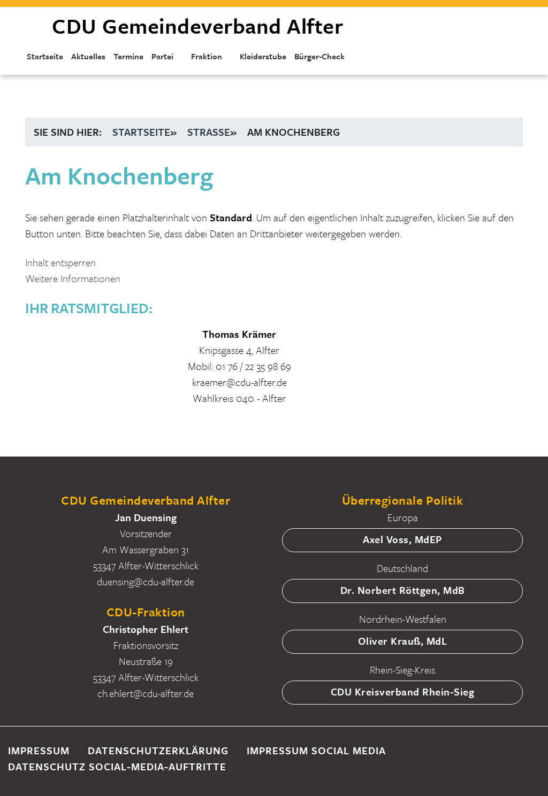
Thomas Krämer (239, 334)
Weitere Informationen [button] (72, 278)
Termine (128, 56)
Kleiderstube (263, 56)
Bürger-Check (319, 56)
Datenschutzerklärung (158, 750)
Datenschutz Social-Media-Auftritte (117, 766)
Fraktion (206, 56)
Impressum (39, 750)
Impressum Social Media (316, 750)
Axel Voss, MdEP (402, 539)
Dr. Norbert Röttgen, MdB (402, 590)
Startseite (45, 56)
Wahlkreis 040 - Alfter (239, 398)
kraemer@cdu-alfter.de (239, 382)
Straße (208, 132)
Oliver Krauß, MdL (402, 640)
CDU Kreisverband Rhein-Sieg (403, 691)
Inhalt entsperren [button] (60, 262)
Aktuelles (88, 56)
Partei (162, 56)
